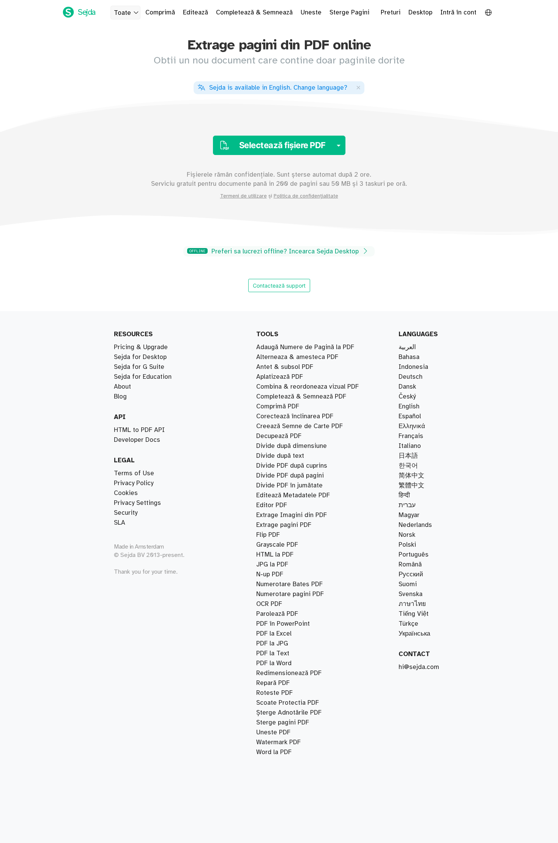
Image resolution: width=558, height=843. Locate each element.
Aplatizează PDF (279, 376)
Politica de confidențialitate (306, 196)
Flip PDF (268, 534)
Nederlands (415, 525)
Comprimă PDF (277, 406)
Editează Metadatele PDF (293, 495)
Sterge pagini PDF (282, 722)
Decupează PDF (278, 436)
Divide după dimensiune (291, 446)
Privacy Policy (133, 483)
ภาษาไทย (412, 604)
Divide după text (280, 455)
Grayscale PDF (277, 544)
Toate (122, 12)
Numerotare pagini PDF (290, 594)
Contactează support (279, 285)
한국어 (408, 465)
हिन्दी (404, 495)
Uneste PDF (273, 732)
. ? (278, 87)
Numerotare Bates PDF (289, 584)
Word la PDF (274, 752)
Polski (407, 544)
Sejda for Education (143, 376)
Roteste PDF (274, 693)
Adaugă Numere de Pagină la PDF (305, 347)
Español (410, 416)
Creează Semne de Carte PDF (299, 426)
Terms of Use (134, 473)
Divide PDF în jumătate (289, 485)
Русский (411, 574)
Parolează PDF (277, 614)
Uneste (311, 12)
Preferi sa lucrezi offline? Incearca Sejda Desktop (275, 251)
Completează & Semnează (254, 12)
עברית (407, 505)
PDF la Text (272, 653)
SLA (119, 522)
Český (407, 396)
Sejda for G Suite (139, 367)
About (122, 386)
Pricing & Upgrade (141, 347)
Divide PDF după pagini (290, 475)
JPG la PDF (272, 564)
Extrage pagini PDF (283, 525)
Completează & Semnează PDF (301, 396)
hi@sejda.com (419, 667)
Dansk (407, 386)
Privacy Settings (137, 503)
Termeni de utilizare (243, 196)
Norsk (407, 534)
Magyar (409, 515)
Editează (195, 12)
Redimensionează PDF (289, 673)
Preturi (390, 12)
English (409, 406)
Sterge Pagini (349, 12)
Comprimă (160, 12)
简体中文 (411, 475)
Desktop (420, 12)
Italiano (410, 446)
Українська (414, 633)
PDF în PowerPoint (283, 623)
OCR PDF (269, 604)
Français (411, 436)
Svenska (410, 594)
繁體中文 (411, 485)
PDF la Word (274, 663)
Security (125, 512)
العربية (407, 347)
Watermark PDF (278, 742)
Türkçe (408, 623)
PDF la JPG (272, 643)
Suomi (408, 584)
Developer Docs (137, 440)
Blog (120, 396)
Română (410, 564)
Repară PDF (273, 683)
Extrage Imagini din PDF (291, 515)
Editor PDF (271, 505)
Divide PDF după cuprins (291, 465)
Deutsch (410, 376)
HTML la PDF (274, 554)
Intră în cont (458, 12)
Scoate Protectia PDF (287, 702)
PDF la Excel (274, 633)
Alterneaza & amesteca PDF (297, 357)
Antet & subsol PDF (284, 367)
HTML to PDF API (139, 430)
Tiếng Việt (414, 614)
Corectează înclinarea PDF (294, 416)
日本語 (408, 455)
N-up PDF (269, 574)
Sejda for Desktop (140, 357)
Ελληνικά (412, 426)
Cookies (126, 493)
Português (414, 554)
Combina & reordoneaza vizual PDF (307, 386)
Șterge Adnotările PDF (289, 712)
